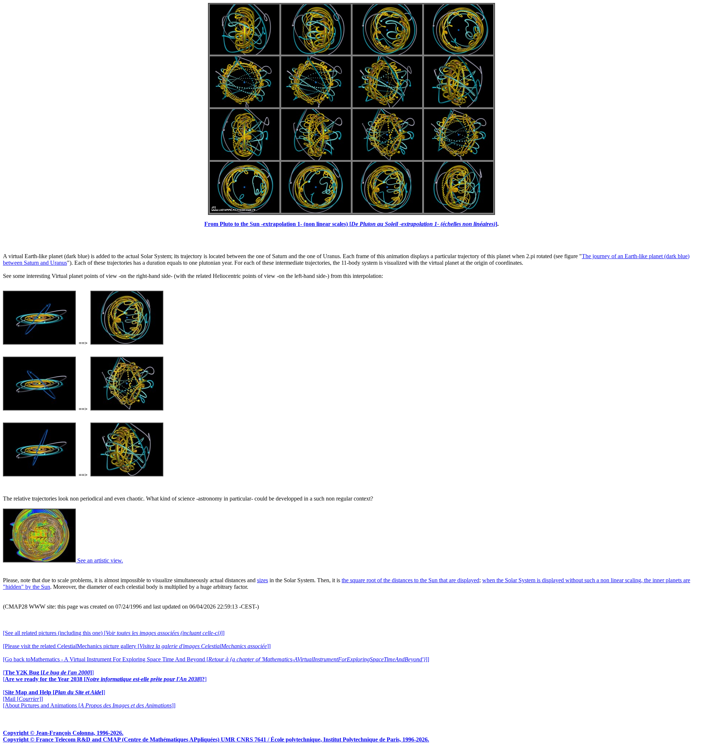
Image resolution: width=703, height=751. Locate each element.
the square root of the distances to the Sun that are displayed (410, 580)
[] (48, 672)
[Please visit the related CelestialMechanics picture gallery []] (137, 646)
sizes (262, 580)
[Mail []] (23, 699)
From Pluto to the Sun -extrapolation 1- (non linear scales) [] (350, 224)
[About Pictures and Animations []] (89, 705)
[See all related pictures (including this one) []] (113, 633)
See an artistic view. (99, 560)
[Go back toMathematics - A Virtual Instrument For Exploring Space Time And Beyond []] (216, 659)
